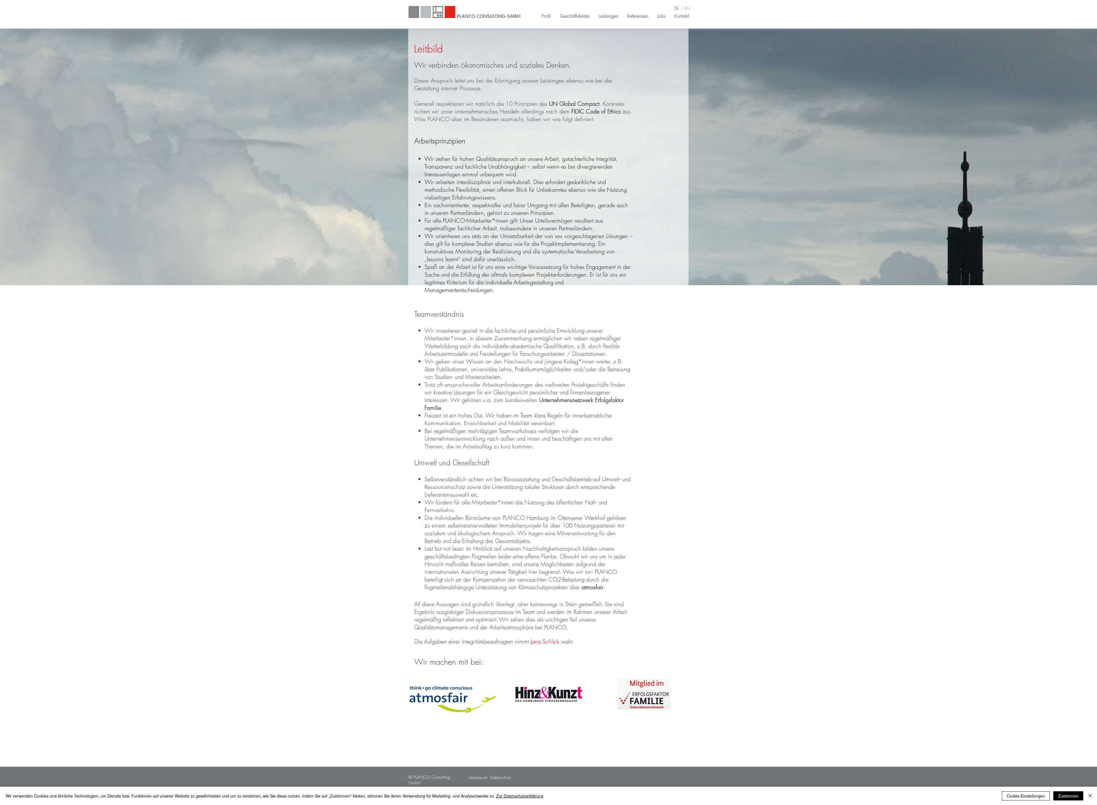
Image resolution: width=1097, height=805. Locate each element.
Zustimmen (1068, 796)
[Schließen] (1090, 795)
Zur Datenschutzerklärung (519, 796)
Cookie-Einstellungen (1026, 796)
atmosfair (592, 587)
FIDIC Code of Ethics (596, 111)
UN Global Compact (574, 103)
